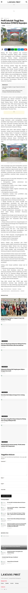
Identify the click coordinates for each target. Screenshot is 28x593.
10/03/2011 (9, 516)
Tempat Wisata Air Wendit (12, 561)
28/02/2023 (3, 422)
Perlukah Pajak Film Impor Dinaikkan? (10, 557)
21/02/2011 (4, 558)
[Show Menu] (1, 2)
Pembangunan (6, 18)
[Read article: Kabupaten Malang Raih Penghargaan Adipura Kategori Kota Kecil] (14, 358)
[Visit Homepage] (14, 2)
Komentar (3, 461)
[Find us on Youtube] (4, 589)
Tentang (16, 583)
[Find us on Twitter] (2, 589)
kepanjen (14, 289)
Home (2, 18)
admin (3, 25)
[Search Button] (26, 2)
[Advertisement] (14, 7)
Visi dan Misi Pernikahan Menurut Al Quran (16, 502)
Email (2, 483)
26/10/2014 (4, 548)
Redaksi (7, 583)
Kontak (11, 583)
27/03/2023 (3, 347)
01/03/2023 (3, 396)
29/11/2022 (9, 510)
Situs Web (3, 489)
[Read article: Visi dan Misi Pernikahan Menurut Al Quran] (3, 504)
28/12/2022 (9, 520)
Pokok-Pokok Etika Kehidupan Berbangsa (16, 518)
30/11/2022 (9, 504)
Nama (2, 477)
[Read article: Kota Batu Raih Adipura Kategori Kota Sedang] (14, 384)
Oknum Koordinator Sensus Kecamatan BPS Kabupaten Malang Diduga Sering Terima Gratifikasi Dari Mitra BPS (16, 525)
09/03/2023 (3, 372)
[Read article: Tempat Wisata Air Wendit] (3, 563)
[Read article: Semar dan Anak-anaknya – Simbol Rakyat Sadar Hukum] (3, 509)
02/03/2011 (9, 563)
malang (19, 289)
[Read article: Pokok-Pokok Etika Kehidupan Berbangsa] (3, 520)
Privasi (2, 583)
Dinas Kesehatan (7, 289)
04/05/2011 (9, 25)
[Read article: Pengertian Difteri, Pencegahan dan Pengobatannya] (3, 553)
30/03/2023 (3, 321)
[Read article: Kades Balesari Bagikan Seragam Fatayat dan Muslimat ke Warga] (14, 307)
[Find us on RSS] (6, 589)
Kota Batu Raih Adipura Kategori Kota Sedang (13, 395)
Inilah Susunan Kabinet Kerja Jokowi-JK (11, 546)
